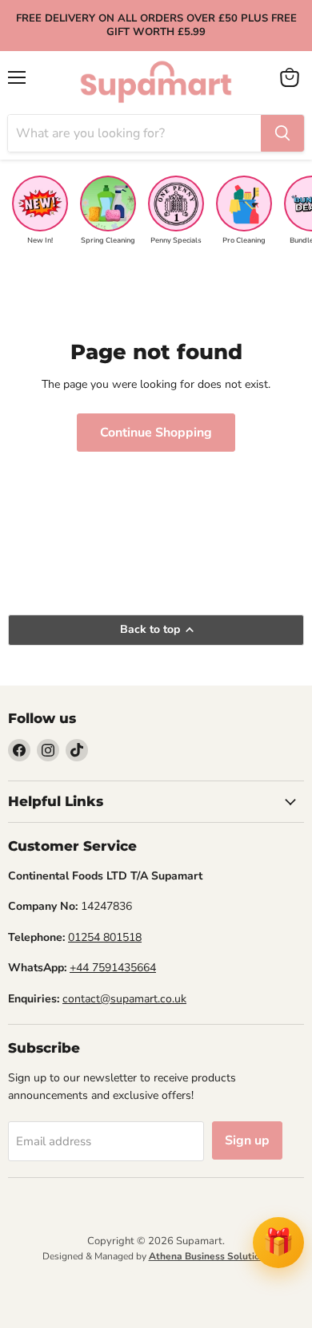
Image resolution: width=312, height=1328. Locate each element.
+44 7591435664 (113, 967)
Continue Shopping (156, 432)
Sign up (247, 1140)
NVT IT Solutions (156, 1274)
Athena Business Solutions (209, 1256)
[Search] (282, 133)
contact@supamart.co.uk (124, 998)
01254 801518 (105, 937)
